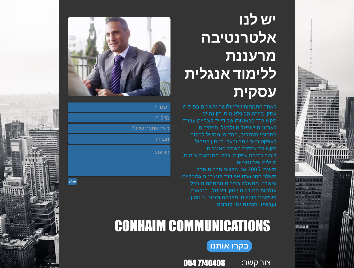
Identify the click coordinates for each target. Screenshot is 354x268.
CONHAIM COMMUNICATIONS (192, 225)
